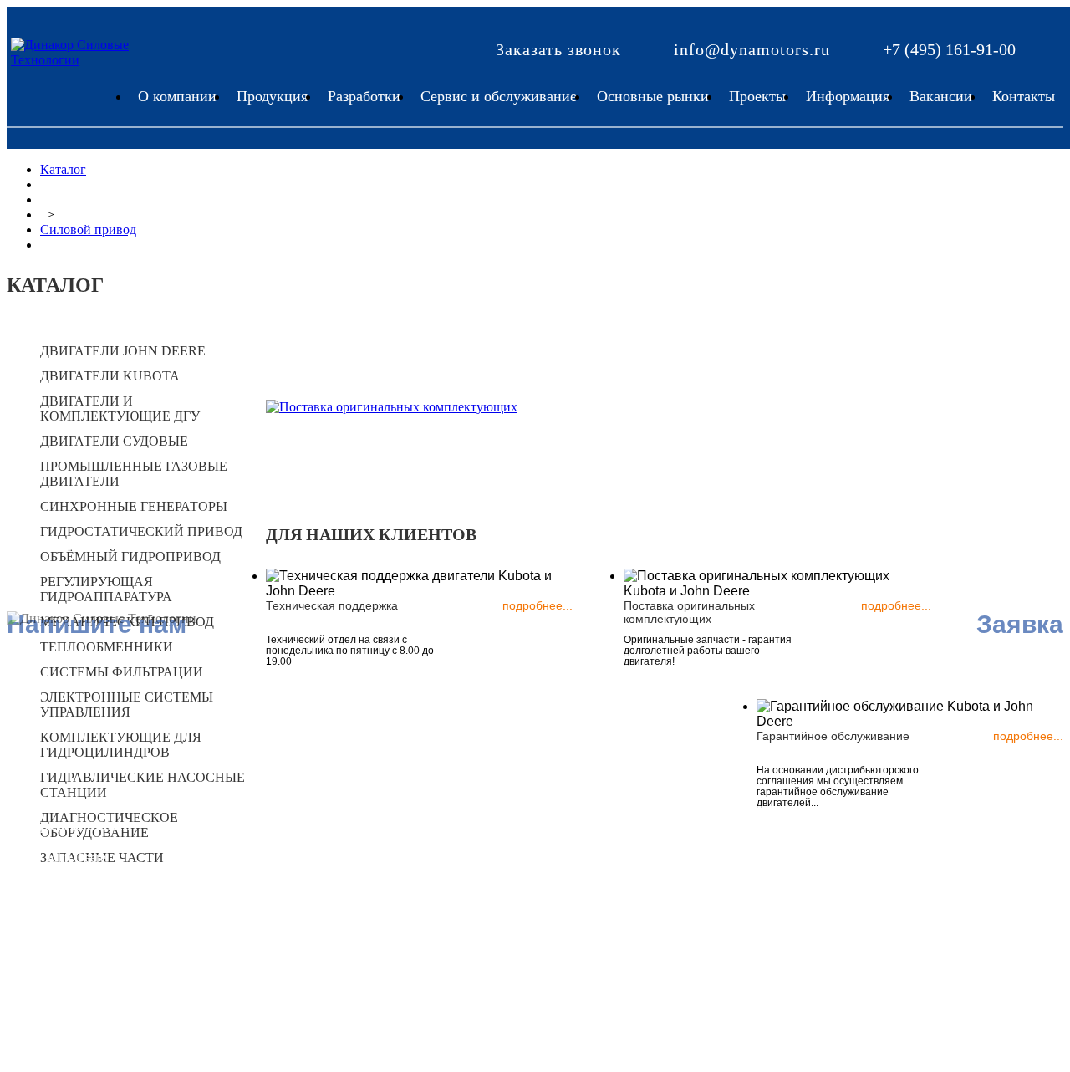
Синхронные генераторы (133, 506)
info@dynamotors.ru (752, 49)
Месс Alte (286, 892)
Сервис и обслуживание (498, 96)
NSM (273, 872)
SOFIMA (284, 911)
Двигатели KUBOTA (110, 376)
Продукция (272, 96)
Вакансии (941, 96)
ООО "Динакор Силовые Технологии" (331, 937)
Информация (847, 96)
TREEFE (71, 896)
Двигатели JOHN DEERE (123, 351)
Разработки (364, 96)
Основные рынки (653, 96)
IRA (271, 853)
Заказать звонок (558, 49)
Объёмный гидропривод (130, 556)
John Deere (76, 857)
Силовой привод (88, 229)
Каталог (63, 169)
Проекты (757, 96)
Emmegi (68, 934)
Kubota (65, 877)
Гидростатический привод (141, 531)
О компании (177, 96)
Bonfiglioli (74, 915)
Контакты (1023, 96)
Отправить (471, 992)
